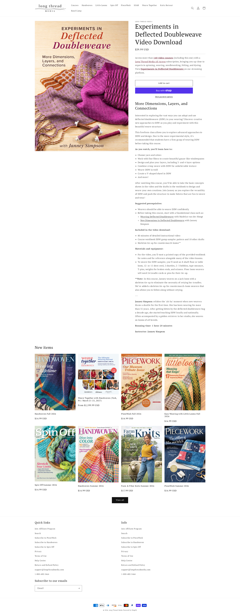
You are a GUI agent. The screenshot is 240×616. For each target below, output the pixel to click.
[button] (192, 8)
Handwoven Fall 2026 (45, 414)
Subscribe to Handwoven (46, 542)
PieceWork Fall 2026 (131, 414)
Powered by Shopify (130, 610)
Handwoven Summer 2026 (91, 486)
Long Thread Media (116, 610)
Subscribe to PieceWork (45, 538)
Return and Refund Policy (47, 565)
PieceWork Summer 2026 (176, 486)
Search (38, 533)
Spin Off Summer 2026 (46, 485)
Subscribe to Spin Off (44, 547)
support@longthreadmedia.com (49, 569)
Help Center (40, 560)
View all (120, 500)
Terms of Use (41, 556)
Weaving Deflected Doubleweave (157, 216)
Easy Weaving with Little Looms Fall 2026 (182, 415)
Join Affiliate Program (45, 529)
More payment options (164, 97)
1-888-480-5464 (42, 574)
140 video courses (163, 58)
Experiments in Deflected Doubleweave (162, 69)
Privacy (38, 551)
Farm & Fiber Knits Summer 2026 (137, 486)
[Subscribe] (79, 588)
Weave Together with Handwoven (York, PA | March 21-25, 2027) (97, 399)
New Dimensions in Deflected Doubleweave (162, 220)
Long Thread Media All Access (150, 61)
